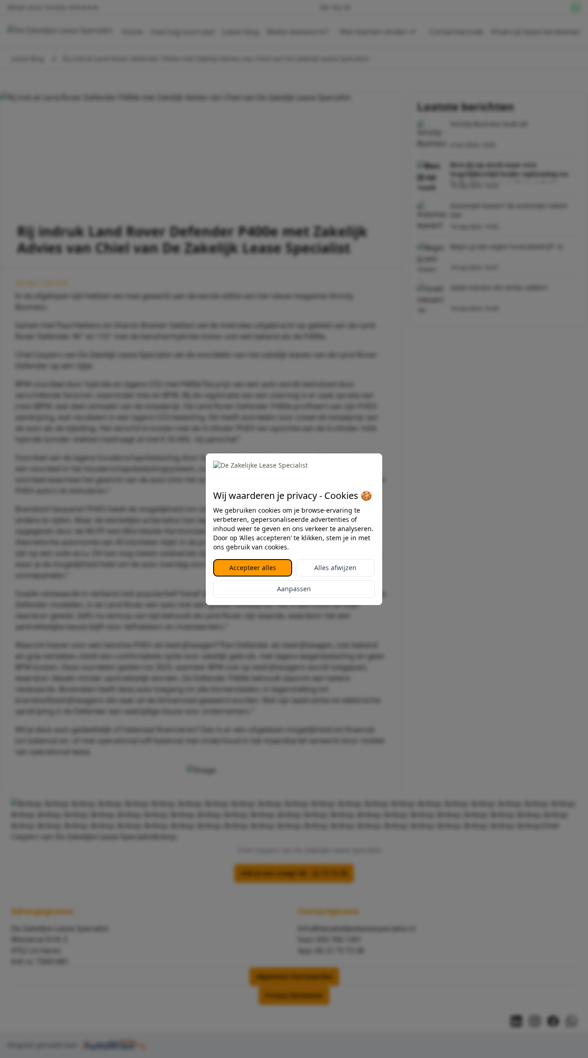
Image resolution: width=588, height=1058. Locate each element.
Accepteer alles (252, 567)
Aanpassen (294, 588)
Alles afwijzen (335, 567)
